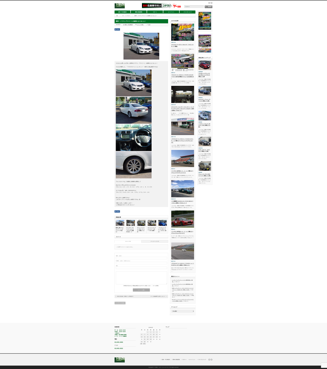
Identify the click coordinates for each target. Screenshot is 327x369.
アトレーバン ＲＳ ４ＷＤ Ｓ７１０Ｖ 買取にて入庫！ (141, 230)
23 (150, 339)
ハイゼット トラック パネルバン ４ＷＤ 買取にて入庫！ (204, 125)
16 (150, 336)
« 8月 (141, 343)
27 (141, 341)
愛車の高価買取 (138, 12)
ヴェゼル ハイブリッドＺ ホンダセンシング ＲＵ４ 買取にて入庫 (204, 75)
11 (156, 334)
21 (144, 339)
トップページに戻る (120, 302)
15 (147, 336)
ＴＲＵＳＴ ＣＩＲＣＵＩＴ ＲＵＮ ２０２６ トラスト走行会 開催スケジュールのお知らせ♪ (182, 76)
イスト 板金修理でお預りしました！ (158, 296)
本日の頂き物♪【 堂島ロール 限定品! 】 (125, 296)
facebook (211, 3)
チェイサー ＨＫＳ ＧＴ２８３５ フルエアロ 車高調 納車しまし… (130, 230)
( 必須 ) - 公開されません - (123, 260)
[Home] (117, 15)
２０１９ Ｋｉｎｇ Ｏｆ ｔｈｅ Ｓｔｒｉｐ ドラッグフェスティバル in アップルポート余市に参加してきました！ (182, 108)
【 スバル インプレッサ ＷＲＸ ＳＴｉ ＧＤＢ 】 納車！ (162, 230)
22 (147, 339)
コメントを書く (140, 24)
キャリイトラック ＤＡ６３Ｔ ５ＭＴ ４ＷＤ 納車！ (152, 229)
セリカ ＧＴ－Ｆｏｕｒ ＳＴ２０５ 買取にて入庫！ (204, 100)
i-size (149, 24)
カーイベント (171, 12)
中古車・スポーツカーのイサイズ (162, 367)
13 (141, 336)
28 (144, 341)
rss (209, 3)
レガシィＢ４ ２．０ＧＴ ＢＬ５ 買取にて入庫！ (204, 150)
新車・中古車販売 (122, 12)
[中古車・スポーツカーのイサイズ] (127, 7)
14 (144, 336)
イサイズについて (187, 12)
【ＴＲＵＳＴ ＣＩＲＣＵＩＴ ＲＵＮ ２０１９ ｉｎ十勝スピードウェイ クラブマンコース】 (182, 140)
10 (153, 334)
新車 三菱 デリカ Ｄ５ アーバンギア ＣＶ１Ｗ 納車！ (119, 230)
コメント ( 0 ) (128, 241)
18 (156, 336)
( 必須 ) (119, 255)
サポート (155, 12)
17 (153, 336)
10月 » (144, 343)
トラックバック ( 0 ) (154, 241)
